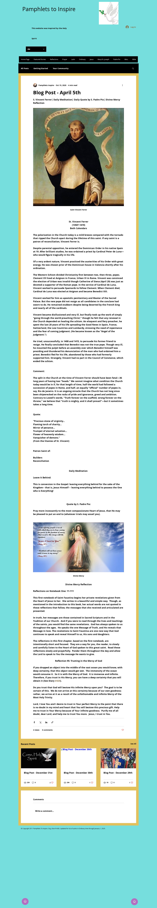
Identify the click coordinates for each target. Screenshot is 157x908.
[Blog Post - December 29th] (118, 758)
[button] (133, 68)
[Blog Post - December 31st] (38, 758)
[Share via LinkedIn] (46, 722)
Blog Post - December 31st (38, 772)
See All (133, 744)
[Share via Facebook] (34, 722)
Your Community (61, 68)
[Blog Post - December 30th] (78, 758)
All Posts (25, 68)
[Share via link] (52, 722)
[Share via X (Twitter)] (40, 722)
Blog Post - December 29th (118, 772)
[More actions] (122, 85)
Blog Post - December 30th (78, 772)
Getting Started (40, 68)
